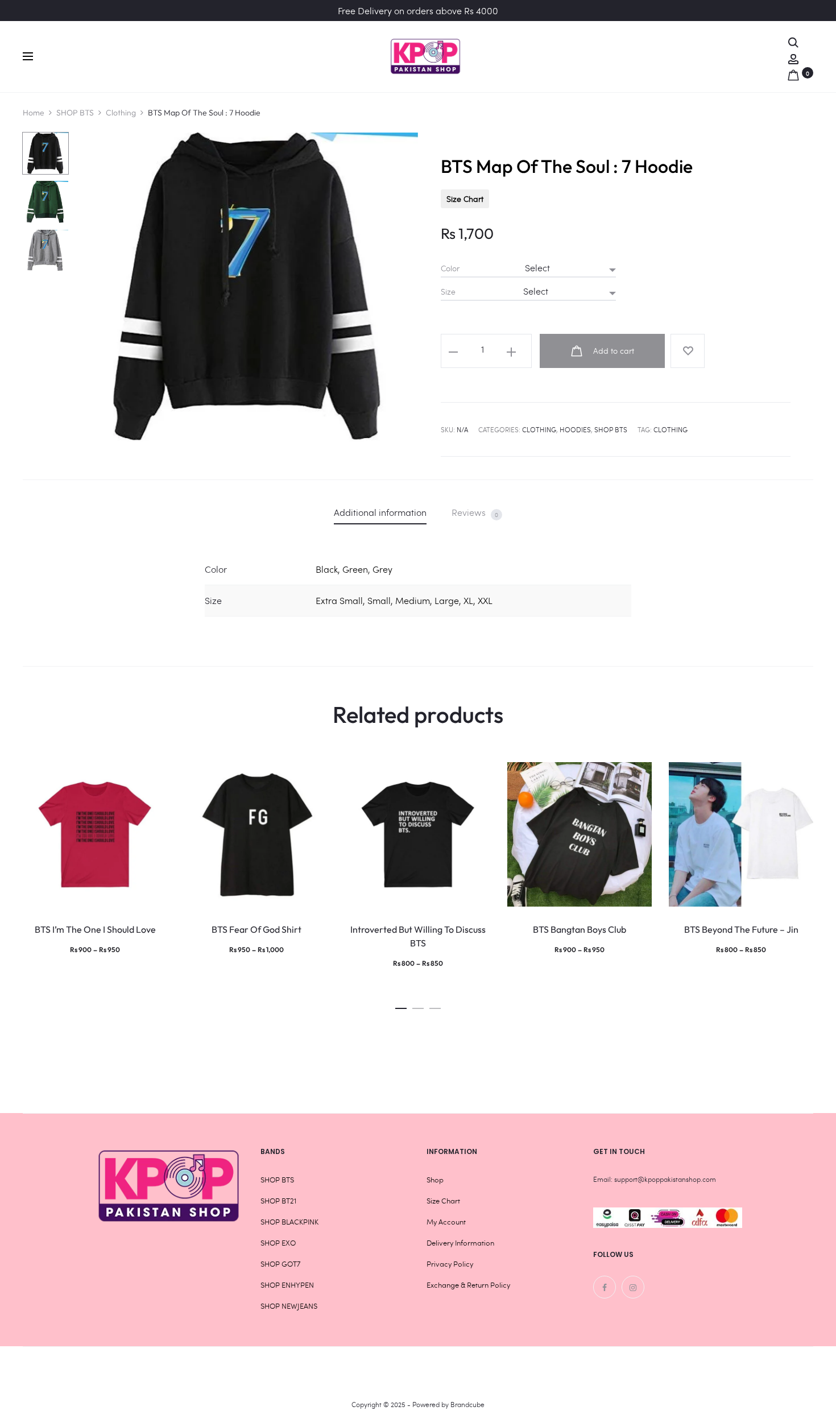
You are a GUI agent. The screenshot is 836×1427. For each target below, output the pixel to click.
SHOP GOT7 (280, 1264)
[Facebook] (604, 1287)
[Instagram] (633, 1287)
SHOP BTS (75, 112)
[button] (400, 1005)
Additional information (380, 512)
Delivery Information (460, 1243)
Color (450, 268)
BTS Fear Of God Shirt (256, 929)
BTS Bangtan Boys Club (579, 929)
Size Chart (464, 198)
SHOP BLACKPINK (289, 1222)
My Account (446, 1222)
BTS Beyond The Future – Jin (741, 929)
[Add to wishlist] (688, 351)
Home (33, 112)
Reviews (475, 512)
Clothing (121, 112)
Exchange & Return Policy (468, 1285)
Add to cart (612, 350)
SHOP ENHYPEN (287, 1285)
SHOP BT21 (278, 1201)
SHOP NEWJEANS (288, 1306)
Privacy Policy (450, 1264)
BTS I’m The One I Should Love (95, 929)
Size (448, 292)
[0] (793, 72)
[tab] (380, 512)
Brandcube (467, 1404)
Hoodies (575, 429)
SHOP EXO (278, 1243)
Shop (435, 1179)
